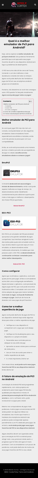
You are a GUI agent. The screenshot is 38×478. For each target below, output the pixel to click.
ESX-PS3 (9, 108)
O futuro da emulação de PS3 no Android (17, 113)
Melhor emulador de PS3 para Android (16, 104)
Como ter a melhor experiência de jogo (17, 111)
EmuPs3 (9, 106)
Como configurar (12, 109)
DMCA (6, 472)
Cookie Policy (13, 472)
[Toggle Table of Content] (29, 101)
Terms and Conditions (26, 472)
